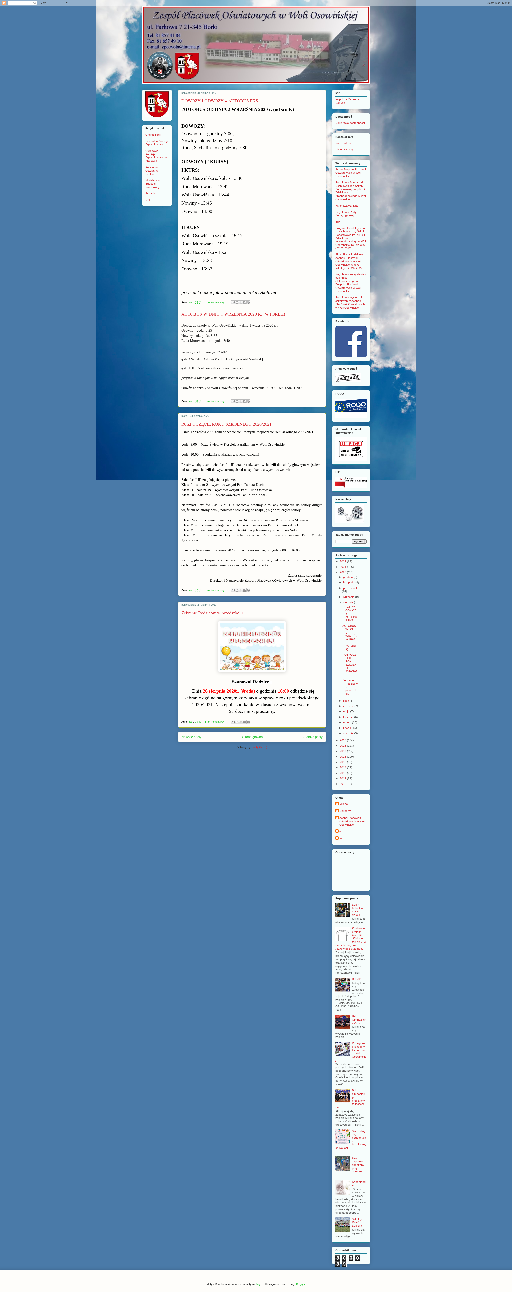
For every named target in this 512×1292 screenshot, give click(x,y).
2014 (343, 767)
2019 (343, 740)
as (340, 831)
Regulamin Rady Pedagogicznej (345, 213)
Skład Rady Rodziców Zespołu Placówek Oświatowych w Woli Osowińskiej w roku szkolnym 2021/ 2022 (349, 261)
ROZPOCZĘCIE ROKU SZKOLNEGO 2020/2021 (226, 424)
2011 (343, 783)
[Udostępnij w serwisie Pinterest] (248, 302)
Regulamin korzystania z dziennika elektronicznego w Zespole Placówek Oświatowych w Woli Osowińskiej (350, 283)
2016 (343, 756)
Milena (343, 803)
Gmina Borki (153, 134)
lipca (346, 700)
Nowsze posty (191, 737)
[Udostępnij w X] (241, 302)
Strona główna (252, 737)
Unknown (345, 810)
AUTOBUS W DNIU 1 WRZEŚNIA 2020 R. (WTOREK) (233, 314)
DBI (147, 199)
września (349, 596)
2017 (343, 751)
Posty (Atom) (259, 747)
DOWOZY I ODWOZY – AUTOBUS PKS (219, 101)
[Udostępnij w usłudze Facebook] (245, 302)
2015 (343, 762)
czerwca (348, 706)
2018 (343, 745)
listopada (349, 582)
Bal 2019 (357, 979)
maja (346, 711)
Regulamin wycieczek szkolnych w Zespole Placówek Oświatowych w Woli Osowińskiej (350, 302)
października (351, 588)
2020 (343, 572)
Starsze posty (313, 737)
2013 (343, 773)
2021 (343, 566)
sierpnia (348, 602)
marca (347, 722)
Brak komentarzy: (215, 302)
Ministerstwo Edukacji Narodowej (153, 184)
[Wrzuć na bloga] (237, 302)
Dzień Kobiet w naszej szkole (357, 909)
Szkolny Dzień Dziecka (357, 1222)
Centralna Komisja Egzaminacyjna (157, 142)
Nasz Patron (343, 143)
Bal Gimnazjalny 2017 (359, 1020)
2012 (343, 778)
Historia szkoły (344, 149)
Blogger (300, 1284)
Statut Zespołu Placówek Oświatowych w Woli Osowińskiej (351, 173)
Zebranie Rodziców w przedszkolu (212, 613)
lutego (347, 727)
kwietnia (348, 717)
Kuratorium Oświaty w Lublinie (152, 171)
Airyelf (259, 1284)
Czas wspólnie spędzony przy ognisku (358, 1164)
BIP (337, 221)
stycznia (348, 733)
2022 (343, 561)
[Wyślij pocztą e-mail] (233, 302)
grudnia (348, 577)
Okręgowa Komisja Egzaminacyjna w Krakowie (156, 155)
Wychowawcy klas (346, 205)
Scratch (150, 193)
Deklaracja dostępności (350, 122)
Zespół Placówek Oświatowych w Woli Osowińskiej (352, 821)
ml (340, 838)
